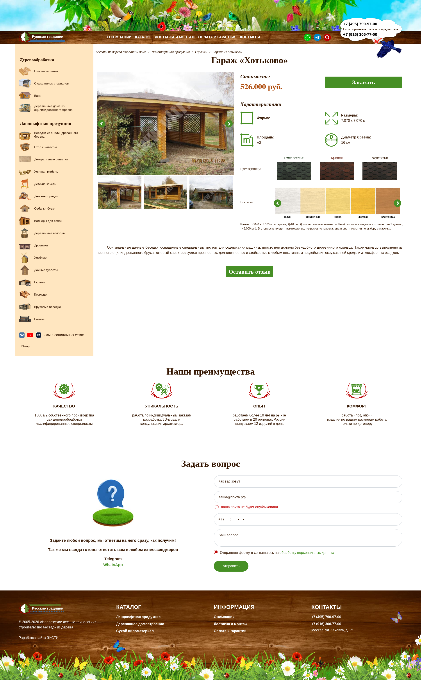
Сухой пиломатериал (135, 631)
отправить (231, 566)
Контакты (250, 37)
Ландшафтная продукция (138, 617)
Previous (101, 123)
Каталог (143, 37)
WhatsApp (113, 565)
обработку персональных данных (307, 552)
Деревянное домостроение (140, 624)
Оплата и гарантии (230, 631)
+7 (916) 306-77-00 (360, 34)
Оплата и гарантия (217, 37)
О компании (119, 37)
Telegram (113, 559)
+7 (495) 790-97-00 (360, 24)
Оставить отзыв (250, 271)
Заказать (363, 82)
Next (229, 123)
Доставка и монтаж (175, 37)
